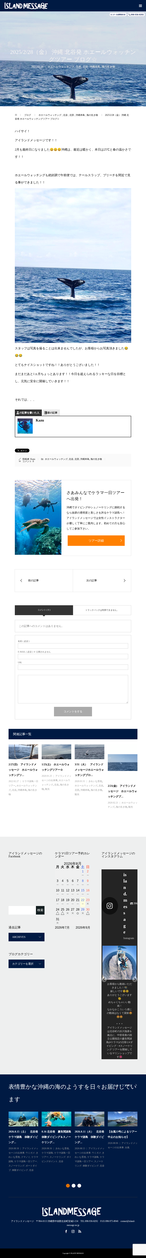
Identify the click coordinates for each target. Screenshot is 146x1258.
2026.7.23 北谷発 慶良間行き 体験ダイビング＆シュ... (89, 1138)
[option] (75, 1142)
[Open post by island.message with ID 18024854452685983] (119, 963)
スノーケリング (27, 1161)
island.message (119, 949)
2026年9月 (83, 927)
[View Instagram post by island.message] (133, 976)
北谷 (78, 66)
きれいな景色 (95, 781)
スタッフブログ (122, 1085)
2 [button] (73, 1186)
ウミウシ (63, 1152)
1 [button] (68, 1186)
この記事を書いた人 (28, 412)
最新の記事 (51, 412)
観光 (47, 789)
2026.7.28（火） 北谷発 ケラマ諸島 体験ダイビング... (58, 1137)
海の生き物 (108, 66)
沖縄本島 (95, 66)
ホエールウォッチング (61, 66)
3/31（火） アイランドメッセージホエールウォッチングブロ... (89, 770)
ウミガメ (126, 1148)
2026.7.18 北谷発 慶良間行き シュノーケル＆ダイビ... (122, 1137)
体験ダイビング (58, 1165)
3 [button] (79, 1186)
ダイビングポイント (123, 1161)
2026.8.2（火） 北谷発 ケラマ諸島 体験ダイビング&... (24, 1137)
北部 (85, 66)
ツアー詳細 (96, 540)
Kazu (32, 459)
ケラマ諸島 (17, 1157)
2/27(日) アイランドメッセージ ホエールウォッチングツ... (23, 770)
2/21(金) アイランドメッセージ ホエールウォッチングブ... (122, 791)
